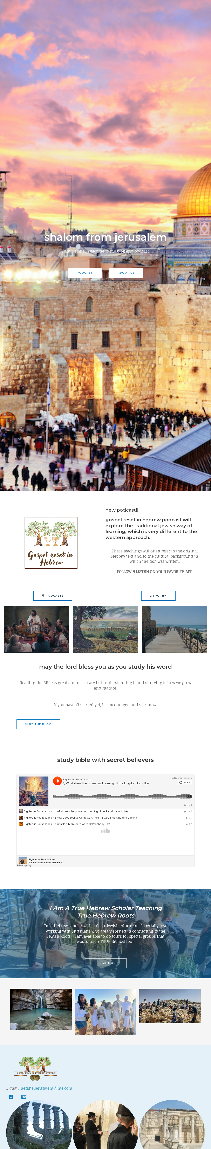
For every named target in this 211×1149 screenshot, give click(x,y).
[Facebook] (11, 1098)
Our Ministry (105, 629)
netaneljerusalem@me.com (46, 1088)
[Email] (24, 1098)
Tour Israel (174, 629)
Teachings (36, 629)
